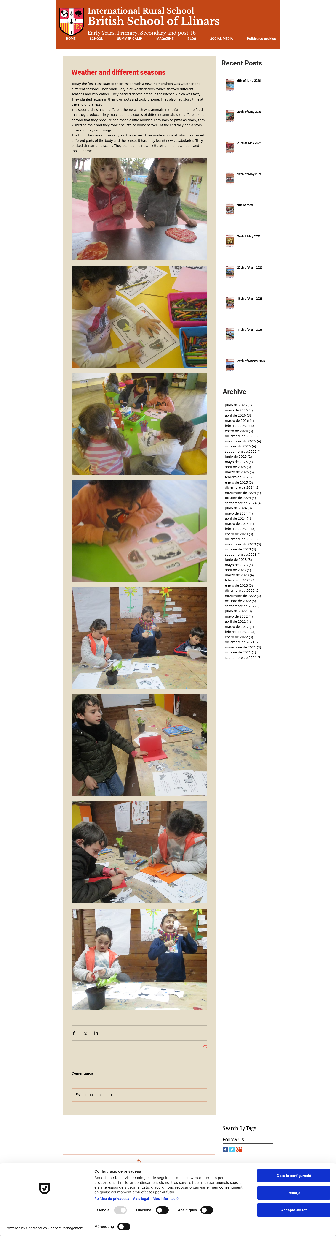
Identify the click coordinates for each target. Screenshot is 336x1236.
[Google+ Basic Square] (239, 1149)
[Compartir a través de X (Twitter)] (85, 1033)
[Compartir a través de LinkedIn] (96, 1033)
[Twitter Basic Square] (232, 1149)
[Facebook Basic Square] (225, 1149)
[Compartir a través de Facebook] (74, 1033)
